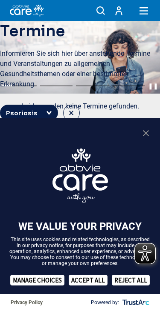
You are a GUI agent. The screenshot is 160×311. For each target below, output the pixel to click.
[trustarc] (135, 302)
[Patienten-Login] (119, 11)
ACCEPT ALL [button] (88, 280)
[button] (100, 11)
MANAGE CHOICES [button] (37, 280)
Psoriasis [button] (22, 113)
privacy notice (47, 245)
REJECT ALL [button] (130, 280)
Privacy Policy (27, 302)
